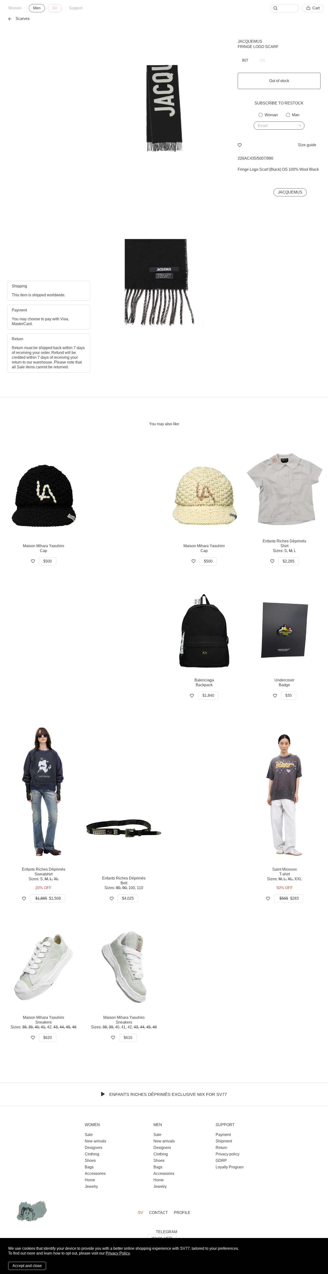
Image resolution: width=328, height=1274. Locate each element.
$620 (47, 1038)
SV (54, 8)
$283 (289, 898)
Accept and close (27, 1266)
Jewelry (91, 1186)
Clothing (92, 1154)
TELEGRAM (166, 1232)
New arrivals (95, 1141)
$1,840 (208, 695)
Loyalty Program (229, 1167)
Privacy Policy (118, 1253)
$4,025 (128, 898)
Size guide (307, 145)
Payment (223, 1135)
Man (295, 115)
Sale (89, 1135)
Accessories (95, 1173)
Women (15, 8)
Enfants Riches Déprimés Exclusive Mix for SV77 (168, 1094)
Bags (89, 1167)
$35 (288, 695)
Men (37, 8)
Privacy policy (227, 1154)
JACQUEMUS (250, 41)
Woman (271, 115)
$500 (47, 561)
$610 (128, 1038)
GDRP (221, 1161)
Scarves (23, 19)
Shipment (224, 1141)
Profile (182, 1213)
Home (90, 1180)
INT (245, 60)
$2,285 (288, 561)
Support (75, 8)
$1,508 (48, 898)
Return (221, 1148)
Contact (158, 1213)
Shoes (90, 1161)
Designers (93, 1148)
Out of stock (279, 81)
